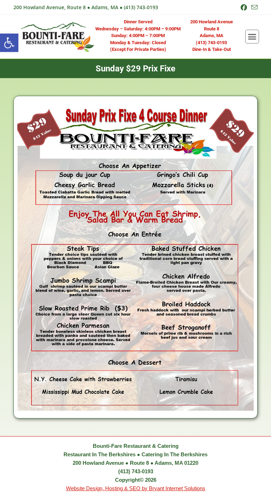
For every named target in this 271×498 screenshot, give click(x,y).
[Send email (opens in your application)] (253, 7)
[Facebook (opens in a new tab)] (244, 7)
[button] (9, 43)
